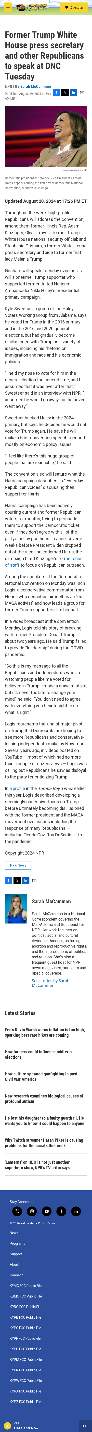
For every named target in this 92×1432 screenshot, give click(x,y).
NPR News (18, 865)
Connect (16, 1275)
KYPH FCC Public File (25, 1349)
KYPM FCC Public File (26, 1360)
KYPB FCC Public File (25, 1317)
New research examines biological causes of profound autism (44, 1098)
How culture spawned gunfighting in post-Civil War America (42, 1076)
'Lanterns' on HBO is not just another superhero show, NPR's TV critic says (37, 1165)
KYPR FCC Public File (25, 1370)
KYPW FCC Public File (26, 1381)
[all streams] (85, 1426)
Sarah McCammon (35, 86)
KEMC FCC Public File (26, 1286)
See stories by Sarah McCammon (50, 983)
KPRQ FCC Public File (25, 1307)
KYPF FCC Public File (25, 1338)
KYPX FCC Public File (25, 1391)
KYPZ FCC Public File (25, 1402)
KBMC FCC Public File (26, 1296)
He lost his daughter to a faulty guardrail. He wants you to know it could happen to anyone (44, 1120)
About (14, 1265)
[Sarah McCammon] (16, 908)
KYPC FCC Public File (25, 1328)
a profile (17, 788)
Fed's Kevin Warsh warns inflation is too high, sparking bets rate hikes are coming (45, 1032)
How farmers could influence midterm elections (38, 1054)
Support (16, 1254)
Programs (17, 1243)
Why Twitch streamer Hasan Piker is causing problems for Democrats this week (44, 1143)
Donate (76, 7)
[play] (7, 1425)
